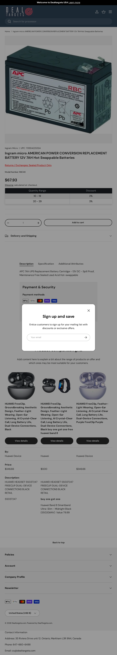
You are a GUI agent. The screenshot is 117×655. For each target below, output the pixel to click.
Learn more (74, 2)
